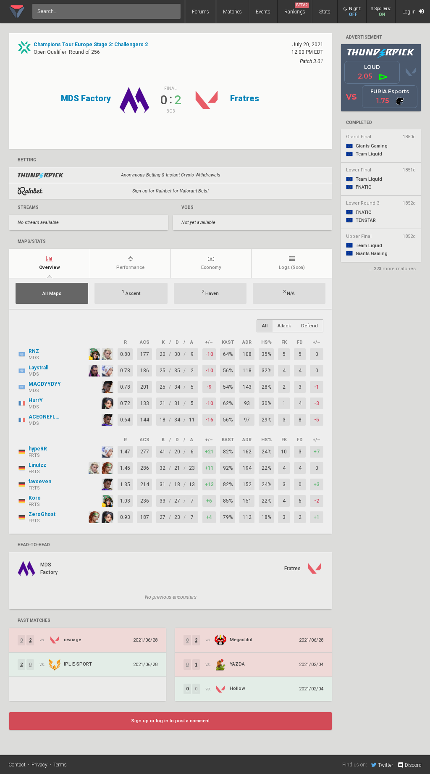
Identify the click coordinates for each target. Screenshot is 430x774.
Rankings (296, 9)
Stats (324, 12)
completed (359, 123)
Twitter (385, 765)
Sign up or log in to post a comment (170, 721)
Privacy (39, 764)
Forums (200, 12)
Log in (409, 12)
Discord (413, 765)
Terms (60, 764)
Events (263, 12)
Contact (17, 764)
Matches (232, 12)
